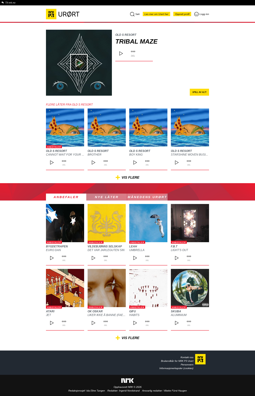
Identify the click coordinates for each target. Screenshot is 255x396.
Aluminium (178, 315)
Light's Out (179, 250)
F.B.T (174, 246)
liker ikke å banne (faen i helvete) (114, 315)
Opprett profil (182, 14)
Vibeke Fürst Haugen (175, 390)
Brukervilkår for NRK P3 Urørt (177, 361)
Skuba (176, 311)
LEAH (133, 246)
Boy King (136, 154)
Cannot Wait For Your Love (67, 154)
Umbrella (136, 250)
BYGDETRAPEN (57, 246)
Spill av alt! (199, 92)
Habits (134, 315)
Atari (50, 311)
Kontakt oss (187, 357)
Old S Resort (125, 34)
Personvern (187, 364)
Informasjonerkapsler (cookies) (176, 368)
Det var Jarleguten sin (106, 250)
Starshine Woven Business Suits (196, 154)
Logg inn (204, 14)
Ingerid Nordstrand (129, 390)
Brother (94, 154)
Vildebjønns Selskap (105, 246)
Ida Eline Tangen (95, 390)
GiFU (132, 311)
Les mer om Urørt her (156, 14)
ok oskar (95, 311)
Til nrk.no (10, 2)
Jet (48, 315)
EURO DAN (53, 250)
